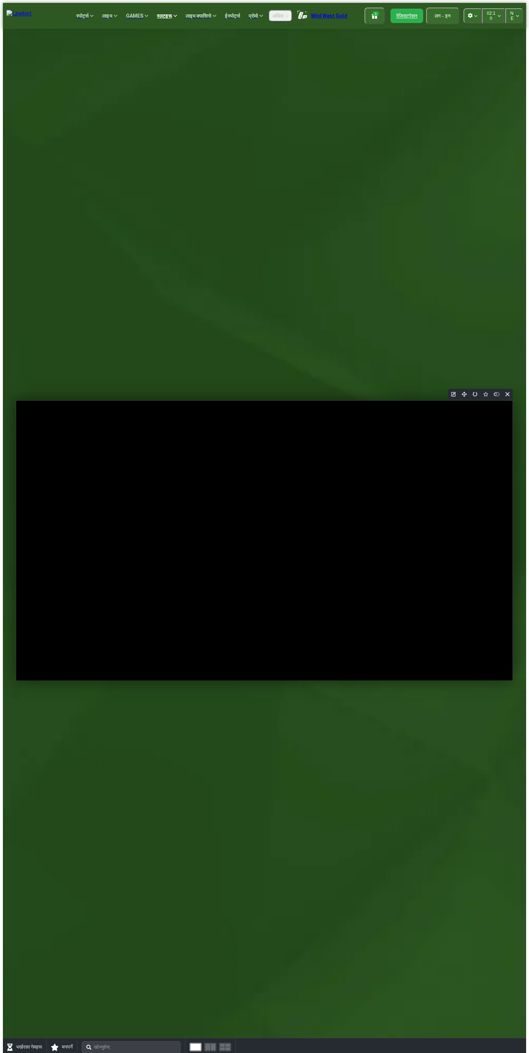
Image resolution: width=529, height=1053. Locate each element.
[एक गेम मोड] (196, 1047)
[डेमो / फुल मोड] (496, 394)
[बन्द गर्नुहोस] (507, 394)
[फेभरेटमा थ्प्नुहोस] (485, 394)
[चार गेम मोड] (225, 1047)
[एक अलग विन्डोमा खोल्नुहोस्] (453, 394)
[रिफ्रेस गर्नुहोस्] (475, 394)
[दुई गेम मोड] (210, 1047)
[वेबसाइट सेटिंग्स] (472, 15)
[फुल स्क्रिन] (464, 394)
